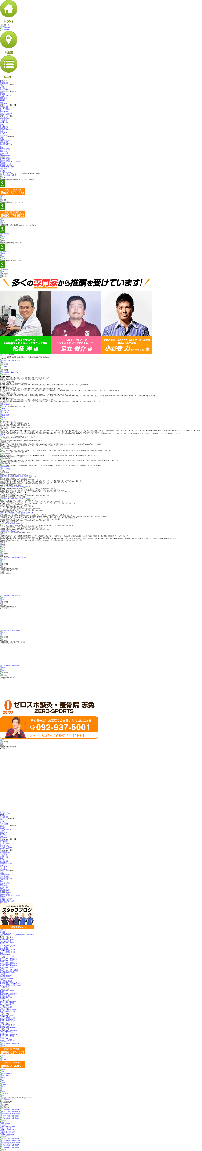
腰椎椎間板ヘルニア (6, 129)
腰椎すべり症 (4, 123)
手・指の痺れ (4, 107)
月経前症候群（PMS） (7, 145)
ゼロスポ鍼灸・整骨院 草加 (8, 993)
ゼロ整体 (2, 81)
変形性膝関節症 (5, 118)
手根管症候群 (4, 106)
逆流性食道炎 (4, 142)
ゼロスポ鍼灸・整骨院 (7, 939)
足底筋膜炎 (3, 117)
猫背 (1, 85)
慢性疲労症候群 (5, 156)
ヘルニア (2, 134)
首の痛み (2, 99)
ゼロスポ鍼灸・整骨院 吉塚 (8, 1034)
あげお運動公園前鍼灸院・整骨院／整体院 (8, 995)
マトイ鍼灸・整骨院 (6, 975)
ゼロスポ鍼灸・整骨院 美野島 (7, 1036)
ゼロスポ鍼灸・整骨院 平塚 (8, 982)
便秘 (1, 138)
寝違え (2, 96)
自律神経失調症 (5, 149)
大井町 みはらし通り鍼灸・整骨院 (6, 947)
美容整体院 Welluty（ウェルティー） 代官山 (8, 955)
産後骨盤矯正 (4, 83)
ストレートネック (5, 95)
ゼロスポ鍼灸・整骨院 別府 (8, 1030)
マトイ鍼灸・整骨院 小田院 (8, 971)
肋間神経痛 (3, 98)
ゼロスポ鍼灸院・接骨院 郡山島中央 (7, 1021)
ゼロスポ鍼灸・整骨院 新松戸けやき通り (7, 1003)
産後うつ (2, 150)
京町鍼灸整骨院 (5, 977)
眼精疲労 (2, 94)
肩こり (2, 110)
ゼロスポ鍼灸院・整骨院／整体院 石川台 (7, 950)
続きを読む (3, 380)
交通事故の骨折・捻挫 (7, 167)
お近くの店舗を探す (6, 1101)
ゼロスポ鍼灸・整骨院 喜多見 (7, 943)
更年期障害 (3, 151)
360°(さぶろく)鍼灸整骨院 (8, 1001)
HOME (2, 811)
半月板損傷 (3, 120)
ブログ (2, 169)
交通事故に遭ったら (6, 165)
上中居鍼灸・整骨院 (6, 1007)
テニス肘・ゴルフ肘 (6, 113)
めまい (2, 146)
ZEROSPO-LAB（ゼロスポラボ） (5, 987)
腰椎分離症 (3, 128)
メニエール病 (4, 153)
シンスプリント (5, 121)
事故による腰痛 (5, 160)
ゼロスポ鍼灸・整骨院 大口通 (7, 961)
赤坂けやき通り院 (8, 1128)
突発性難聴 (3, 103)
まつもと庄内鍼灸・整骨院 (8, 1010)
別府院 (8, 1131)
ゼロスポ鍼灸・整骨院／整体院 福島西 (7, 1016)
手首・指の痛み (5, 112)
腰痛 (1, 131)
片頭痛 (2, 139)
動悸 (1, 154)
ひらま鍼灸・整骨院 (6, 981)
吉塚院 (6, 1123)
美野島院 (8, 1125)
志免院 (8, 1134)
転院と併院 (3, 168)
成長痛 (2, 87)
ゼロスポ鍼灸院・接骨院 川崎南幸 (10, 985)
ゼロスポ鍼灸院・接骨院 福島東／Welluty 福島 (7, 1018)
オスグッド (3, 88)
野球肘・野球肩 (5, 114)
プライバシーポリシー (7, 172)
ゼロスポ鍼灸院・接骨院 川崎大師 (7, 973)
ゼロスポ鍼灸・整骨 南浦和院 (6, 998)
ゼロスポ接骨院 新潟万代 (8, 1027)
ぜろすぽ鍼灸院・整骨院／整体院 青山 (7, 1025)
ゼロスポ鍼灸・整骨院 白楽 (8, 963)
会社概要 (2, 171)
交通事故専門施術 (5, 158)
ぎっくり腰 (3, 132)
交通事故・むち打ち (6, 164)
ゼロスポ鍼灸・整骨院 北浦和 (7, 991)
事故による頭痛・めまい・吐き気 (10, 161)
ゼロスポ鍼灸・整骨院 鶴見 (8, 966)
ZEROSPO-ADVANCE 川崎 (6, 978)
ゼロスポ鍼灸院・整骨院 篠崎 (7, 952)
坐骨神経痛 (3, 135)
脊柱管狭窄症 (4, 127)
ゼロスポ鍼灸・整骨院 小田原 (7, 967)
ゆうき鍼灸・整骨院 (6, 964)
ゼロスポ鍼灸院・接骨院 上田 (7, 1011)
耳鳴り (2, 102)
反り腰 (2, 125)
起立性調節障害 (5, 143)
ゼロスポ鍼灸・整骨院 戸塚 (8, 959)
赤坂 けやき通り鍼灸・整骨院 (7, 1032)
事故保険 (2, 162)
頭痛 (1, 147)
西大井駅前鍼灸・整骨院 (7, 945)
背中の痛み (3, 101)
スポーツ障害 (4, 90)
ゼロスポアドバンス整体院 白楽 (10, 983)
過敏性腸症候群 (5, 140)
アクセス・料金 (5, 813)
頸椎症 (2, 92)
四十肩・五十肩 (5, 109)
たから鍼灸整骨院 (5, 941)
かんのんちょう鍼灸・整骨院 (9, 970)
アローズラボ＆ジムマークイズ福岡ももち (8, 1039)
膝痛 (1, 124)
